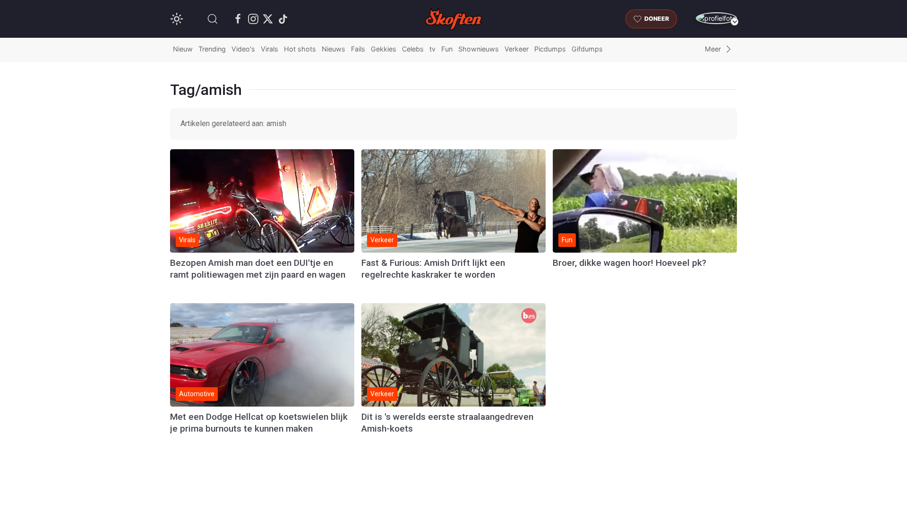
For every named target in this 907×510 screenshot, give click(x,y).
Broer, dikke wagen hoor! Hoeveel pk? (629, 262)
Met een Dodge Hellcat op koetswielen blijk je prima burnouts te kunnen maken (259, 422)
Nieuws (333, 49)
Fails (358, 49)
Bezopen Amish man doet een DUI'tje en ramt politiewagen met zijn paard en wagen (257, 268)
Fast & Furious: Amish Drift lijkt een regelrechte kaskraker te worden (433, 268)
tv (432, 49)
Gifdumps (587, 49)
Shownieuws (478, 49)
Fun (447, 49)
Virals (269, 49)
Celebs (413, 49)
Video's (243, 49)
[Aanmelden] (716, 18)
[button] (212, 19)
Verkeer (517, 49)
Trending (212, 49)
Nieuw (183, 49)
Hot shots (300, 49)
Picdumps (550, 49)
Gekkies (383, 49)
